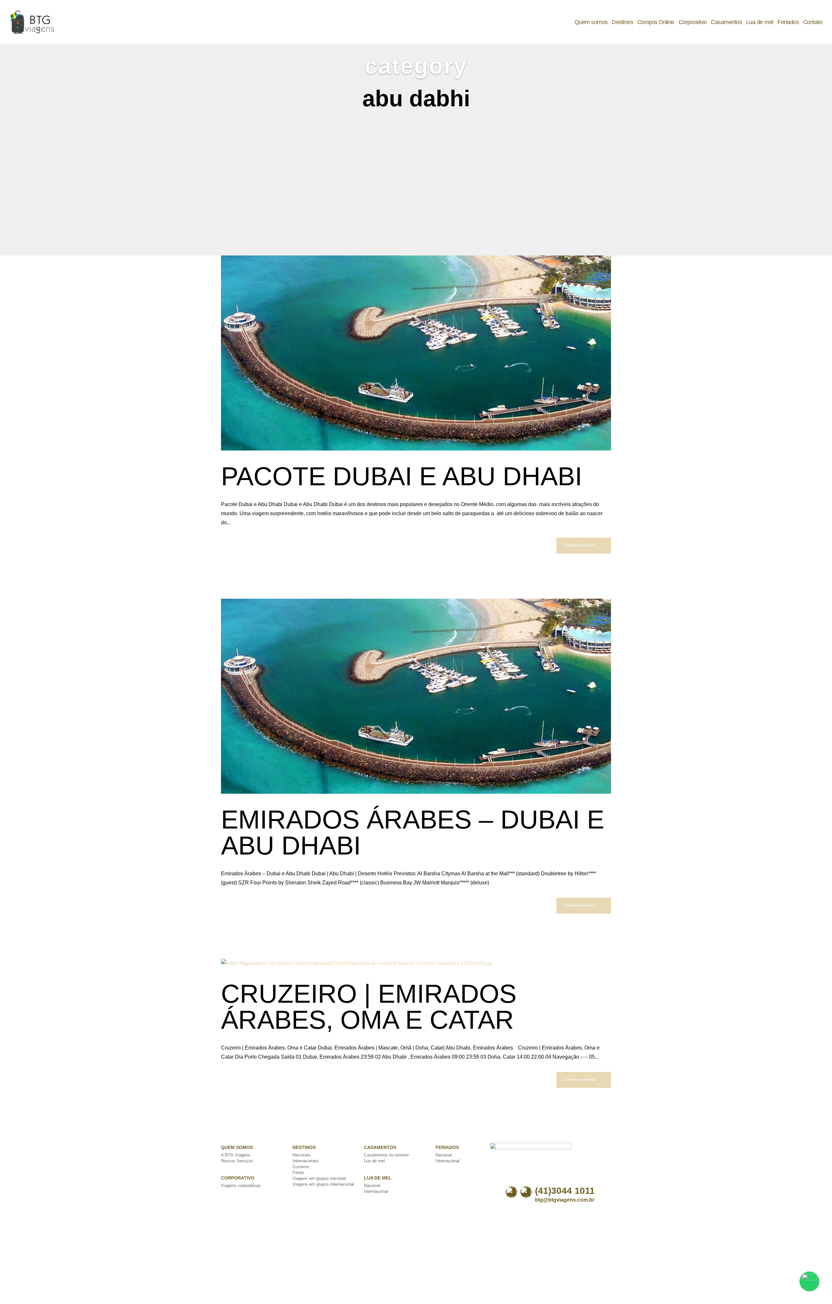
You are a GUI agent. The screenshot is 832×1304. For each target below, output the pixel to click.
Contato (812, 22)
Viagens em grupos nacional (319, 1178)
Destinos (622, 22)
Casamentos (726, 22)
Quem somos (591, 22)
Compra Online (655, 22)
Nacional (372, 1185)
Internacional (376, 1191)
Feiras (298, 1172)
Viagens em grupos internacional (323, 1184)
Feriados (788, 22)
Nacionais (301, 1155)
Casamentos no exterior (386, 1155)
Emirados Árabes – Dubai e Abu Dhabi (412, 832)
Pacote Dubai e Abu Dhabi (401, 476)
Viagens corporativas (241, 1185)
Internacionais (305, 1160)
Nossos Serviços (237, 1160)
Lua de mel (760, 22)
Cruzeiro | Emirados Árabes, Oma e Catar (368, 1006)
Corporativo (693, 22)
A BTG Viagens (235, 1155)
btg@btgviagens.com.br (564, 1200)
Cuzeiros (300, 1166)
